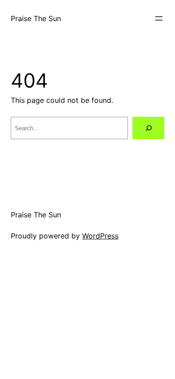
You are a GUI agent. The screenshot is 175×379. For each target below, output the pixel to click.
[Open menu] (158, 18)
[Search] (148, 128)
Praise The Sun (36, 18)
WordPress (100, 235)
